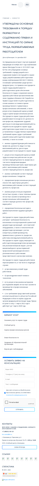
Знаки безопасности (11, 338)
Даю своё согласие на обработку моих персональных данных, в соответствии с (18, 392)
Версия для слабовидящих (13, 349)
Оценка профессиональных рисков (16, 330)
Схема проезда (19, 447)
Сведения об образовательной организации (15, 343)
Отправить (19, 409)
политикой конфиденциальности (16, 395)
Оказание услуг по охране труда (15, 320)
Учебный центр (9, 325)
